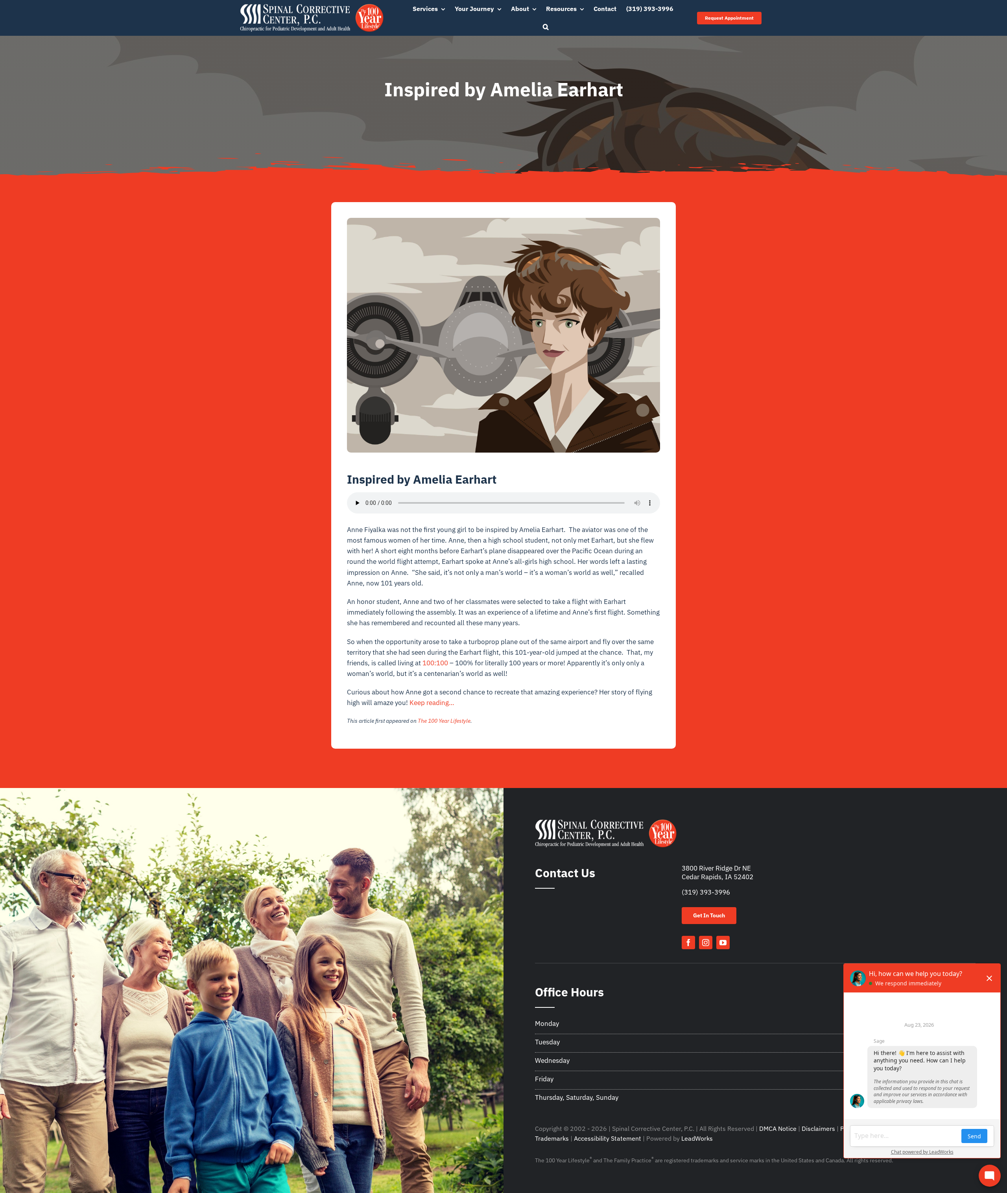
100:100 (435, 663)
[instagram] (705, 942)
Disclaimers (818, 1128)
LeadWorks (697, 1138)
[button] (546, 27)
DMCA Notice (778, 1128)
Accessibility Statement (607, 1138)
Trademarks (552, 1138)
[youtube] (723, 942)
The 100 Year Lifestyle (444, 720)
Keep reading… (431, 702)
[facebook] (688, 942)
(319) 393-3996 (706, 892)
